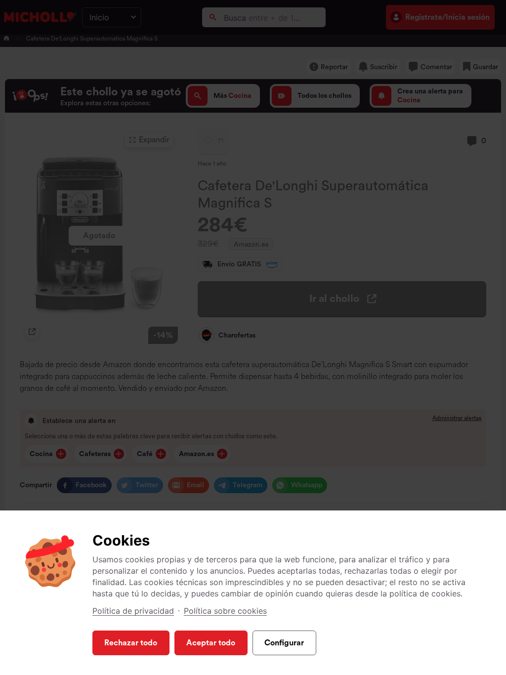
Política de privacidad (133, 611)
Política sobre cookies (225, 611)
